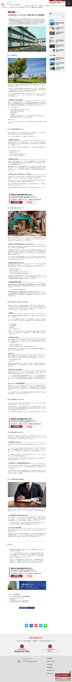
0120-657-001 (22, 651)
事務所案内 (47, 5)
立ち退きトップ (5, 7)
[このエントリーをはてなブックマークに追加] (40, 625)
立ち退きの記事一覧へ (24, 607)
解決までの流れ (34, 5)
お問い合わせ (62, 5)
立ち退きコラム (54, 5)
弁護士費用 (27, 5)
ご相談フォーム (50, 651)
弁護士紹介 (41, 5)
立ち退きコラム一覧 (14, 7)
